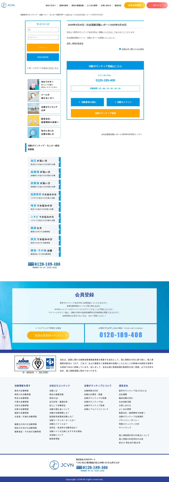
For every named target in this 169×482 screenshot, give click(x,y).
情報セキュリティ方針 (129, 423)
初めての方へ (51, 5)
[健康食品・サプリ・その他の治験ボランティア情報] (44, 252)
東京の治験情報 (22, 390)
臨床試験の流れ (126, 398)
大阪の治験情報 (22, 405)
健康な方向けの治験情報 (26, 424)
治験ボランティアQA (93, 401)
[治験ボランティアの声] (44, 108)
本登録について (56, 435)
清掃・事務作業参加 (75, 43)
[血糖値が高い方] (44, 173)
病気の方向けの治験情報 (26, 427)
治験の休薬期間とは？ (59, 412)
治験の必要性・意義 (93, 394)
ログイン (157, 5)
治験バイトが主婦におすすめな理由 (65, 431)
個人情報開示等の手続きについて (134, 435)
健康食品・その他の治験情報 (28, 431)
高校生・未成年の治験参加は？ (63, 427)
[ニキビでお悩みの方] (44, 218)
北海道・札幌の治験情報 (26, 416)
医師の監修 (63, 5)
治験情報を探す (23, 385)
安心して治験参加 (57, 405)
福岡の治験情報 (22, 412)
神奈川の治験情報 (23, 394)
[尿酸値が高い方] (44, 184)
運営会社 (118, 5)
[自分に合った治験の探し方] (44, 132)
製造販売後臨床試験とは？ (61, 416)
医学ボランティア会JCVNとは (133, 390)
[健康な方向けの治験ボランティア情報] (44, 229)
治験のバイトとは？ (58, 423)
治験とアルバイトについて (96, 409)
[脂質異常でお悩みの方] (44, 196)
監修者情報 (54, 438)
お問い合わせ (106, 5)
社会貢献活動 (125, 401)
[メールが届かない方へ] (44, 96)
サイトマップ (125, 427)
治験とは (53, 390)
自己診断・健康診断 (58, 401)
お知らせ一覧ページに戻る (133, 49)
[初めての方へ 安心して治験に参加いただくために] (44, 84)
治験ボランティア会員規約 (131, 416)
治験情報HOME (91, 390)
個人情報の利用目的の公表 (131, 439)
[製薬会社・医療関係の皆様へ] (44, 120)
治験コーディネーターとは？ (62, 420)
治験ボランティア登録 (105, 113)
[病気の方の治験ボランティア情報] (44, 241)
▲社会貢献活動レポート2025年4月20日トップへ (121, 134)
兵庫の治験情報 (22, 409)
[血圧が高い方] (44, 162)
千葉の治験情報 (22, 401)
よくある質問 (92, 5)
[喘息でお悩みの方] (44, 207)
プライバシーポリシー (129, 420)
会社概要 (123, 394)
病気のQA (53, 398)
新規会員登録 (134, 5)
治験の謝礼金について (59, 409)
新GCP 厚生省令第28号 (129, 442)
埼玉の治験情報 (22, 398)
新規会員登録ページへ (48, 335)
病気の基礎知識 (78, 5)
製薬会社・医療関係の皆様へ (132, 412)
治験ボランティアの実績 (95, 398)
